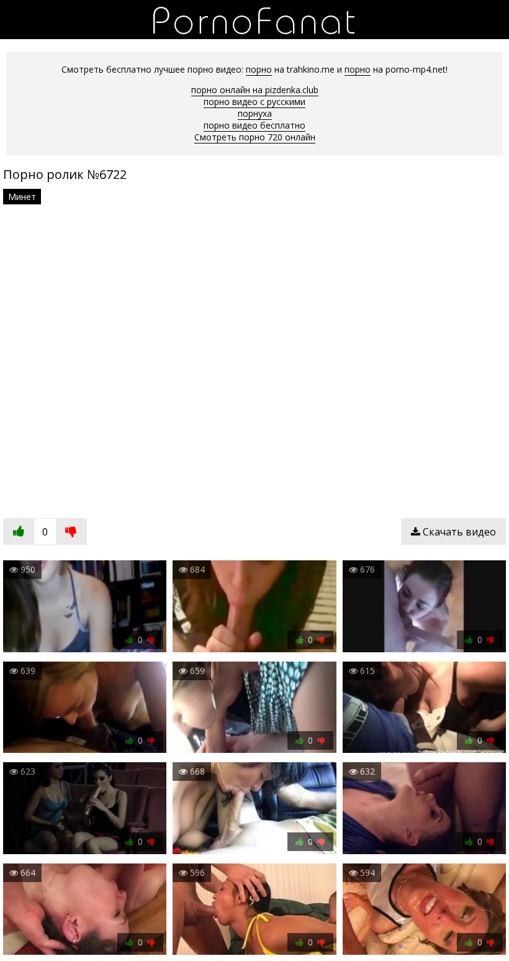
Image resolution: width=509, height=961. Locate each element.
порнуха (255, 113)
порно (259, 69)
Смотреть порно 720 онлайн (254, 137)
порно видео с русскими (254, 101)
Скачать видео (458, 532)
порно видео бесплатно (254, 125)
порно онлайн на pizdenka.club (254, 90)
